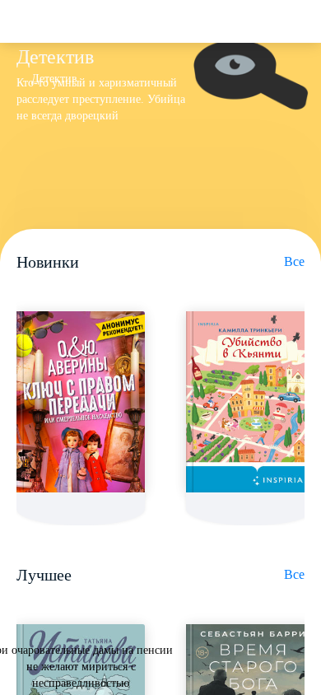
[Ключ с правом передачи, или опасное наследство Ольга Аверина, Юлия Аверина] (80, 401)
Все (294, 261)
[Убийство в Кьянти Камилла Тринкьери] (250, 401)
